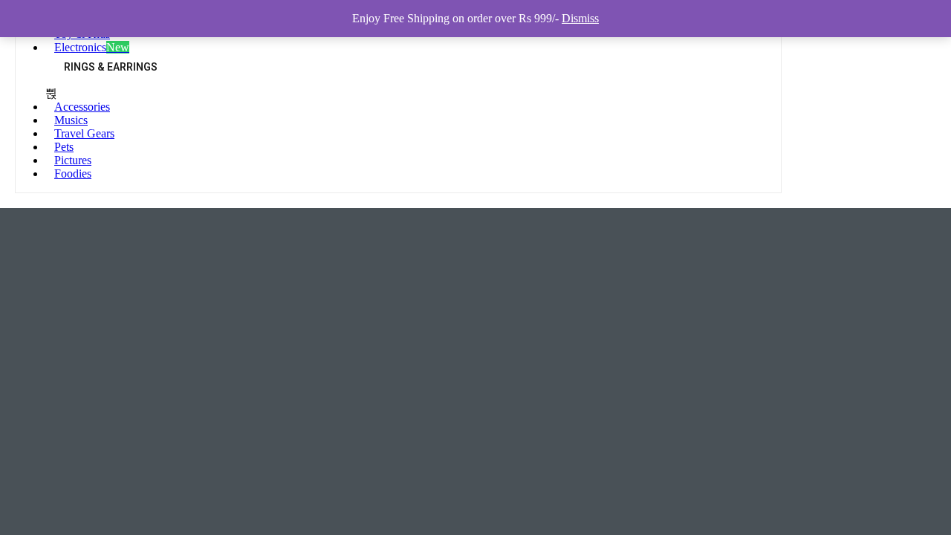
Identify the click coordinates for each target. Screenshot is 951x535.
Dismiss (580, 18)
